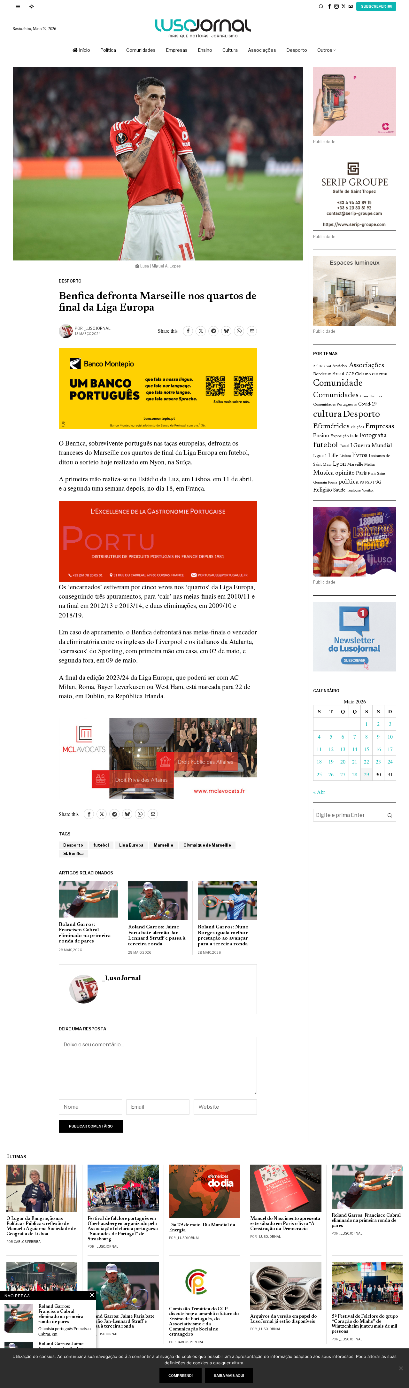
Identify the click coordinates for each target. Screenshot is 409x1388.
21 (354, 761)
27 (342, 774)
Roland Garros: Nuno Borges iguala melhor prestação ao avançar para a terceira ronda (223, 936)
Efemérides (331, 426)
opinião (345, 473)
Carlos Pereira (27, 1242)
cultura (327, 414)
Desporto (70, 281)
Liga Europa (131, 845)
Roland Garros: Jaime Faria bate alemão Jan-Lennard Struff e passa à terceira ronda (156, 936)
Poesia (332, 483)
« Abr (319, 791)
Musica (323, 473)
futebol (101, 845)
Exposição (339, 436)
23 (378, 761)
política (348, 482)
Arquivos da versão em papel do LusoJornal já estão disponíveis (283, 1319)
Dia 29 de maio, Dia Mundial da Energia (202, 1228)
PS (362, 483)
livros (359, 455)
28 (354, 774)
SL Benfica (73, 853)
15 (366, 749)
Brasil (338, 374)
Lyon (339, 464)
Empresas (379, 426)
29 (366, 774)
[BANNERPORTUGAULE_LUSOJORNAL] (158, 540)
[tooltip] (329, 6)
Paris (361, 473)
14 (354, 749)
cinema (380, 373)
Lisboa (345, 456)
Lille (333, 456)
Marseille (163, 845)
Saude (339, 490)
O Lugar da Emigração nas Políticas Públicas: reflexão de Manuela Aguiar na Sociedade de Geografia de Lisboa (41, 1226)
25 (319, 774)
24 (390, 761)
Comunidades (336, 395)
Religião (322, 490)
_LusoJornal (97, 328)
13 (342, 749)
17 (390, 749)
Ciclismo (363, 374)
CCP (350, 374)
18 (319, 761)
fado (354, 436)
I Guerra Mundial (371, 446)
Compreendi (180, 1375)
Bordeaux (322, 374)
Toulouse (354, 490)
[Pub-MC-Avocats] (158, 757)
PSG (377, 483)
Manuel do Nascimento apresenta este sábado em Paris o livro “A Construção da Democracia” (285, 1223)
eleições (357, 427)
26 (331, 774)
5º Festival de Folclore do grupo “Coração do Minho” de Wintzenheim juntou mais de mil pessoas (365, 1324)
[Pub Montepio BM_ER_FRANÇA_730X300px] (158, 387)
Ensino (321, 436)
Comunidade (338, 383)
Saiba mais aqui (229, 1375)
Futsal (344, 446)
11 (319, 749)
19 (331, 761)
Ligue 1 (320, 456)
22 (366, 761)
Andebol (340, 366)
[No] (401, 1368)
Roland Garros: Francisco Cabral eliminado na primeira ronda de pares (85, 933)
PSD (368, 483)
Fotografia (373, 436)
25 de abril (322, 366)
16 (378, 749)
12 (331, 749)
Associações (366, 365)
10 (390, 736)
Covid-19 (367, 404)
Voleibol (368, 490)
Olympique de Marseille (207, 845)
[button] (389, 815)
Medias (369, 465)
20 (342, 761)
